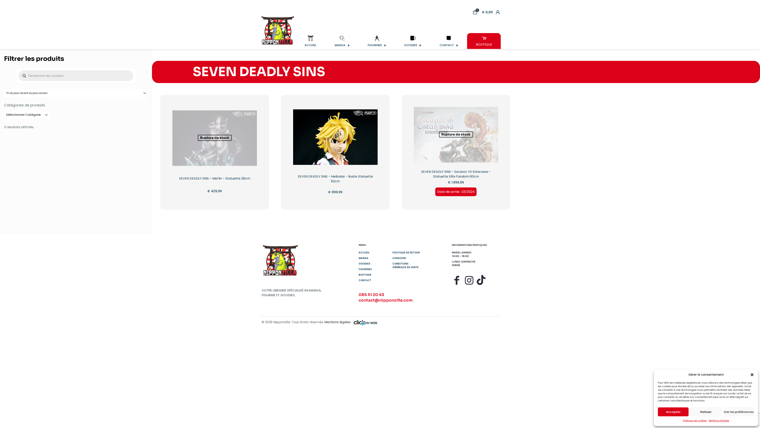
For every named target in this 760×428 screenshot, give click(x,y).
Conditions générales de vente (405, 265)
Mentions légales (719, 420)
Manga (363, 258)
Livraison (399, 258)
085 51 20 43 (371, 294)
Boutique (365, 274)
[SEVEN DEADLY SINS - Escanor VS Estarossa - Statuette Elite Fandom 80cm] (456, 149)
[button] (752, 375)
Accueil (364, 252)
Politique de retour (406, 252)
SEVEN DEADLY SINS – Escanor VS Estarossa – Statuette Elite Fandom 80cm (456, 174)
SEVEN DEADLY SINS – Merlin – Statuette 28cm (214, 178)
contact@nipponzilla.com (386, 300)
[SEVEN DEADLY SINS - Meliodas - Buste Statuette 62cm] (335, 151)
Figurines (365, 269)
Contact (365, 280)
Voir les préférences (739, 412)
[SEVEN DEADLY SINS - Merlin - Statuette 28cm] (214, 152)
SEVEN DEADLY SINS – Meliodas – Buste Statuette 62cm (335, 178)
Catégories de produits (24, 105)
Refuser (706, 412)
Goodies (364, 263)
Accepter (673, 412)
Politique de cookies (695, 420)
